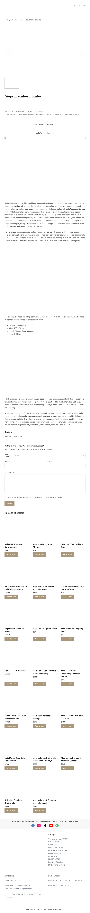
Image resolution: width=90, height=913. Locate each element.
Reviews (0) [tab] (51, 125)
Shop (55, 821)
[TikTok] (45, 825)
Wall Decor (52, 844)
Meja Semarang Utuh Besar (45, 629)
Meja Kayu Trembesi (18, 114)
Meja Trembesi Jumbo (69, 114)
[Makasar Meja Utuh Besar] (16, 656)
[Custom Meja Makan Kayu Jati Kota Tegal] (73, 572)
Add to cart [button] (11, 554)
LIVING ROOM (54, 859)
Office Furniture (54, 853)
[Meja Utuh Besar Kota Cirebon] (45, 530)
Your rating (7, 455)
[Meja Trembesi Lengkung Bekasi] (73, 614)
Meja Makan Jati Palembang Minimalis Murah (70, 673)
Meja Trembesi (36, 112)
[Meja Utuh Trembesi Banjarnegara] (16, 530)
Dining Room (53, 842)
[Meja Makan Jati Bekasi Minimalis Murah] (45, 572)
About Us (63, 821)
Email (49, 462)
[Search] (74, 6)
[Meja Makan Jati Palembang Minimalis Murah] (73, 656)
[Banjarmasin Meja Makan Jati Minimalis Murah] (16, 572)
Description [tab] (38, 125)
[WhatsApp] (57, 825)
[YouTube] (51, 825)
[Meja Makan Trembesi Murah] (16, 614)
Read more (67, 554)
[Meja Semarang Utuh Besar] (45, 614)
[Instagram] (39, 825)
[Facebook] (33, 825)
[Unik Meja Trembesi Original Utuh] (16, 786)
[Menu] (85, 6)
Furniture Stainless (55, 862)
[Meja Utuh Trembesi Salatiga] (45, 701)
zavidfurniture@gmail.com (21, 889)
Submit (9, 503)
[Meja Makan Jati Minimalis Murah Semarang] (45, 656)
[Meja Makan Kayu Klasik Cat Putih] (73, 701)
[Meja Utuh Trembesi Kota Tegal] (73, 530)
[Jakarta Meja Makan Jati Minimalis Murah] (16, 701)
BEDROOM (52, 856)
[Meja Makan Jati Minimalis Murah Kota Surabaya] (45, 744)
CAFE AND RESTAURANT (58, 839)
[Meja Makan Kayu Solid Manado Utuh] (16, 744)
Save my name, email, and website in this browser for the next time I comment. (35, 497)
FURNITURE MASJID (56, 865)
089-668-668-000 (18, 880)
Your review (9, 472)
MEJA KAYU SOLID (22, 112)
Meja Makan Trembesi (37, 114)
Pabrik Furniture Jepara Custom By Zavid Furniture (31, 821)
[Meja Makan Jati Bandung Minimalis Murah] (45, 786)
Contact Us (73, 821)
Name (7, 462)
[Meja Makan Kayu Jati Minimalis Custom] (73, 744)
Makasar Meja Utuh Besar (15, 671)
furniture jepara (61, 419)
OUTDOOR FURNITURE (57, 850)
